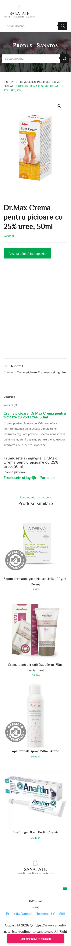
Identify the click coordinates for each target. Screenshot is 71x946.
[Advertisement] (35, 311)
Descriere (9, 396)
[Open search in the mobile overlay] (36, 26)
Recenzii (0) (10, 405)
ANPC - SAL (35, 901)
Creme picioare (27, 372)
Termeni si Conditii (50, 913)
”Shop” (10, 81)
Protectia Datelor (19, 913)
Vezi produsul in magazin (27, 253)
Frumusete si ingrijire (33, 81)
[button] (59, 106)
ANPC (35, 907)
